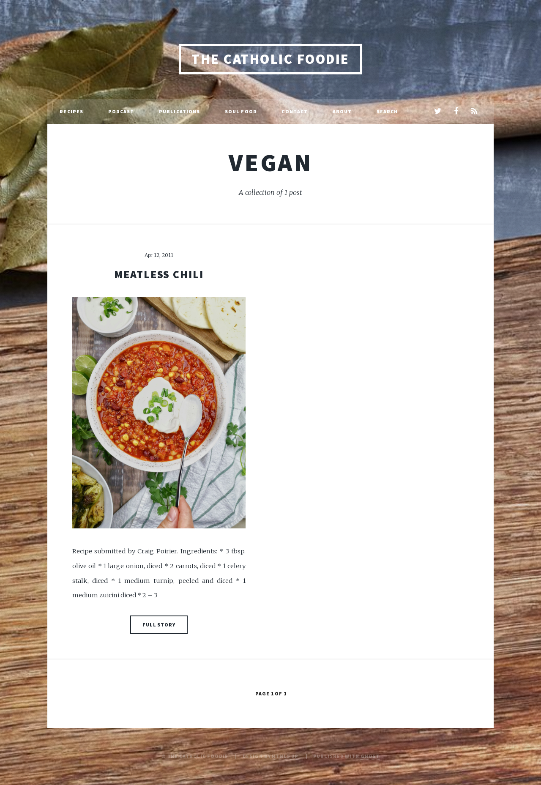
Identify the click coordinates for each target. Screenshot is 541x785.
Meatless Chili (159, 274)
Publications (179, 111)
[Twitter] (438, 111)
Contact (294, 111)
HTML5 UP (285, 756)
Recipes (71, 111)
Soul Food (241, 111)
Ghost (370, 756)
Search (387, 111)
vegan (270, 162)
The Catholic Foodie (270, 59)
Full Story (158, 624)
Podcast (121, 111)
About (342, 111)
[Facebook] (456, 111)
